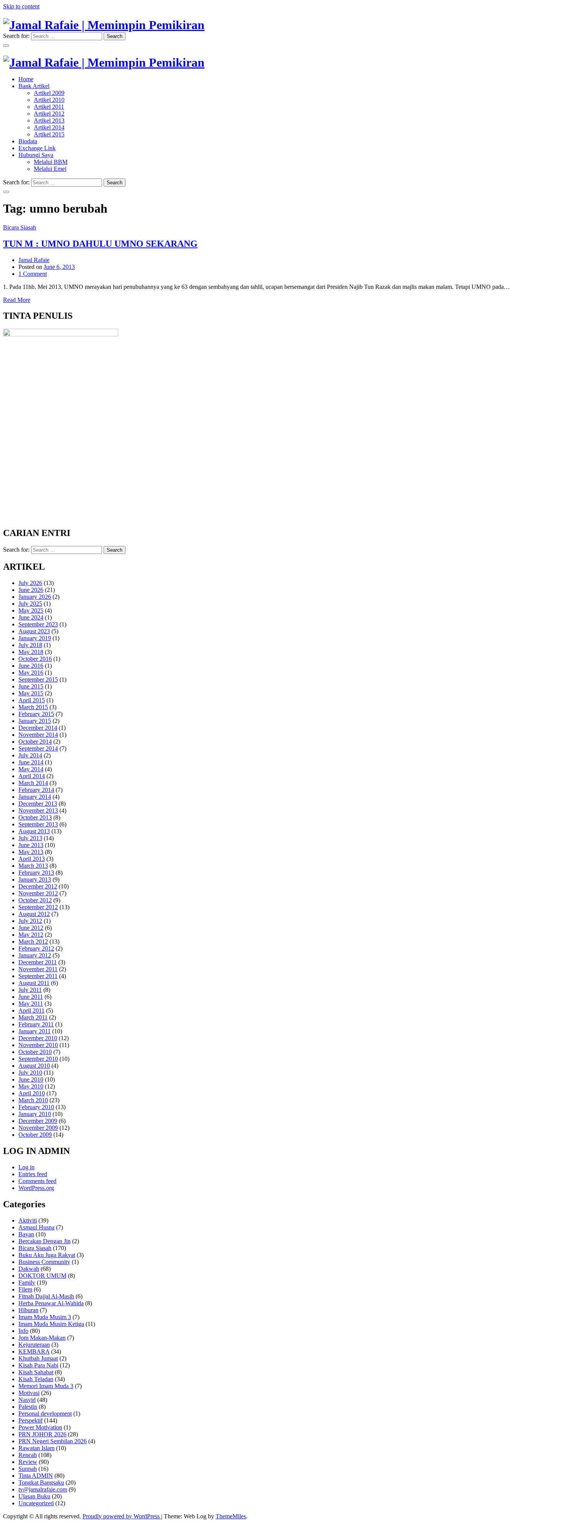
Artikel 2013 (49, 120)
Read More (16, 300)
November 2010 (38, 1045)
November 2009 (38, 1127)
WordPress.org (36, 1188)
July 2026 (30, 583)
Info (23, 1331)
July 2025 (30, 603)
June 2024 (30, 617)
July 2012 (30, 921)
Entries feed (32, 1174)
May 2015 (30, 693)
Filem (25, 1289)
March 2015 (33, 707)
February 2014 (36, 790)
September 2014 (38, 748)
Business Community (44, 1262)
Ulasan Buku (34, 1496)
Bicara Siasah (19, 227)
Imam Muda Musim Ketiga (51, 1324)
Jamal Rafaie (33, 260)
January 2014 (34, 796)
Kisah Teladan (35, 1379)
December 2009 (37, 1121)
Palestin (27, 1406)
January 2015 (34, 721)
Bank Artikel (33, 86)
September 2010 (38, 1059)
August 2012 (34, 914)
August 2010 (34, 1065)
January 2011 (34, 1031)
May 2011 (30, 1003)
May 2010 (30, 1086)
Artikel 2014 (49, 127)
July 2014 (30, 755)
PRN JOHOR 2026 (42, 1434)
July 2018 (30, 645)
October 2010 (35, 1052)
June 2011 (30, 996)
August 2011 (33, 983)
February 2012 (36, 948)
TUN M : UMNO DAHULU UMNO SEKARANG (100, 244)
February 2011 (36, 1024)
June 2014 (30, 762)
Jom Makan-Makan (42, 1337)
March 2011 (33, 1017)
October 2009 (35, 1134)
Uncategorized (36, 1503)
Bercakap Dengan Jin (44, 1241)
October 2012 (35, 900)
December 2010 (37, 1038)
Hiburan (28, 1310)
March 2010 (33, 1100)
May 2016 (30, 672)
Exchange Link (37, 148)
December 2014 (37, 727)
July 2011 (30, 990)
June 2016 (30, 665)
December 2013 (37, 803)
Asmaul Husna (36, 1227)
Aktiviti (27, 1220)
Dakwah (28, 1268)
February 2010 (36, 1107)
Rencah (27, 1455)
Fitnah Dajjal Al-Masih (46, 1296)
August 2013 (34, 831)
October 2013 (35, 817)
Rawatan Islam (36, 1448)
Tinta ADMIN (35, 1475)
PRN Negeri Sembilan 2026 (52, 1441)
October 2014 (35, 741)
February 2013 (36, 872)
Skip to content (21, 6)
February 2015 (36, 714)
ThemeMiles (231, 1516)
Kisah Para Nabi (38, 1365)
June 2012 (30, 927)
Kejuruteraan (34, 1344)
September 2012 (38, 907)
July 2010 (30, 1072)
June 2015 (30, 686)
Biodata (27, 141)
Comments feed (37, 1181)
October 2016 (35, 659)
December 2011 (37, 962)
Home (25, 79)
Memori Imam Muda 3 (45, 1386)
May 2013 (30, 852)
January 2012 (34, 955)
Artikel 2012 (49, 113)
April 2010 (31, 1093)
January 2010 (34, 1114)
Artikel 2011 (49, 106)
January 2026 (34, 596)
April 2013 (31, 859)
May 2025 (30, 610)
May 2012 (30, 934)
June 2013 (30, 845)
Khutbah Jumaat (38, 1358)
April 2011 (31, 1010)
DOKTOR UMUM (42, 1275)
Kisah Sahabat (35, 1372)
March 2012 (33, 941)
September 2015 (38, 679)
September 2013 (38, 824)
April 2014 (31, 776)
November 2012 (38, 893)
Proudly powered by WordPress (121, 1516)
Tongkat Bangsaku (41, 1482)
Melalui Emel (50, 169)
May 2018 (30, 652)
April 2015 (31, 700)
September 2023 (38, 624)
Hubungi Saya (35, 155)
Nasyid (27, 1400)
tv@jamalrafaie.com (42, 1489)
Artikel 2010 (49, 100)
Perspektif (30, 1420)
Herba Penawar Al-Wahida (51, 1303)
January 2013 (34, 879)
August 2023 (34, 631)
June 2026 (30, 590)
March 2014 (33, 783)
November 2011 (38, 969)
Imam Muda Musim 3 (44, 1317)
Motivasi (29, 1393)
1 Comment (32, 273)
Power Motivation (40, 1427)
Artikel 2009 (49, 93)
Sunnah (27, 1468)
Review (27, 1462)
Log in (26, 1167)
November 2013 (38, 810)
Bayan (26, 1234)
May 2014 (30, 769)
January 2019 (34, 638)
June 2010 (30, 1079)
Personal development (45, 1413)
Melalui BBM (51, 162)
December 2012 (37, 886)
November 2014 (38, 734)
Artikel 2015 (49, 134)
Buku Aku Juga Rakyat (46, 1255)
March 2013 (33, 865)
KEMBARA (33, 1351)
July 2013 (30, 838)
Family (26, 1282)
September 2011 (38, 976)
